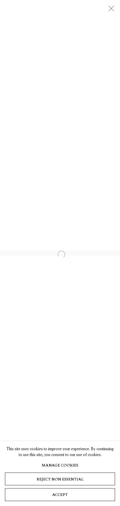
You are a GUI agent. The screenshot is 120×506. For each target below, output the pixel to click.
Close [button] (109, 10)
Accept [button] (60, 494)
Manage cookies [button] (60, 465)
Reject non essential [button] (60, 479)
